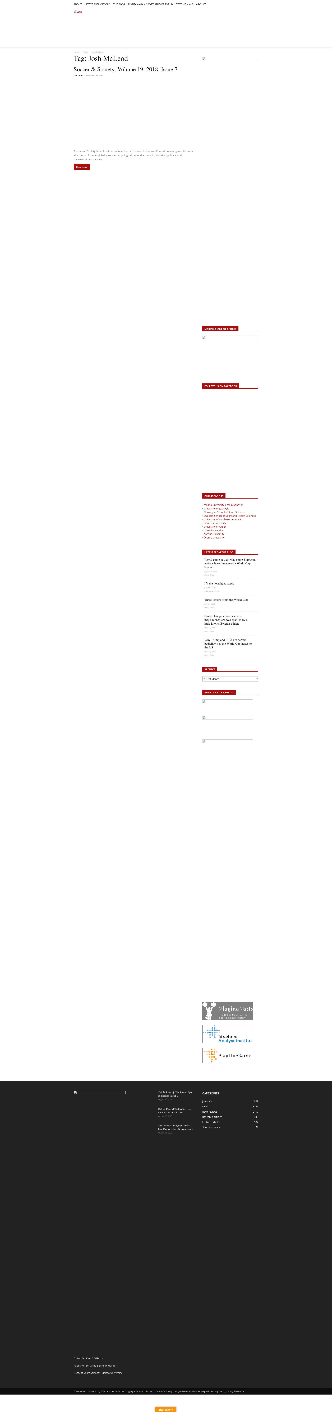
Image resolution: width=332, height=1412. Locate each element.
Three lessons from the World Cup (226, 599)
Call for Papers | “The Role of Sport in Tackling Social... (175, 1094)
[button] (210, 4)
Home (77, 52)
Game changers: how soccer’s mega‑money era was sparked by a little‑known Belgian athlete (225, 619)
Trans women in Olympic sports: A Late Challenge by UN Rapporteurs (175, 1127)
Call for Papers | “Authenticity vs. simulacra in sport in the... (174, 1110)
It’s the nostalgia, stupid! (219, 583)
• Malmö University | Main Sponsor (222, 505)
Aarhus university (214, 534)
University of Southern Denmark (222, 519)
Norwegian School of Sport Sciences (224, 512)
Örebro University (214, 537)
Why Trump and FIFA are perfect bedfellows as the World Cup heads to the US (228, 643)
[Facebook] (241, 5)
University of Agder (215, 526)
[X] (249, 5)
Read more (81, 167)
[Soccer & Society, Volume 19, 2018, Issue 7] (134, 113)
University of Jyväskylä (216, 508)
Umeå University (213, 530)
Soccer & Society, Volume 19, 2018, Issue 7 (126, 69)
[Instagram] (245, 5)
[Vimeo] (252, 5)
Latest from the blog (218, 552)
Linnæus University (215, 523)
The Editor (78, 75)
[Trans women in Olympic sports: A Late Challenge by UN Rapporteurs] (146, 1130)
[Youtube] (256, 5)
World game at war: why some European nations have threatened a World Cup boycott (230, 563)
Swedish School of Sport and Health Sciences (230, 515)
